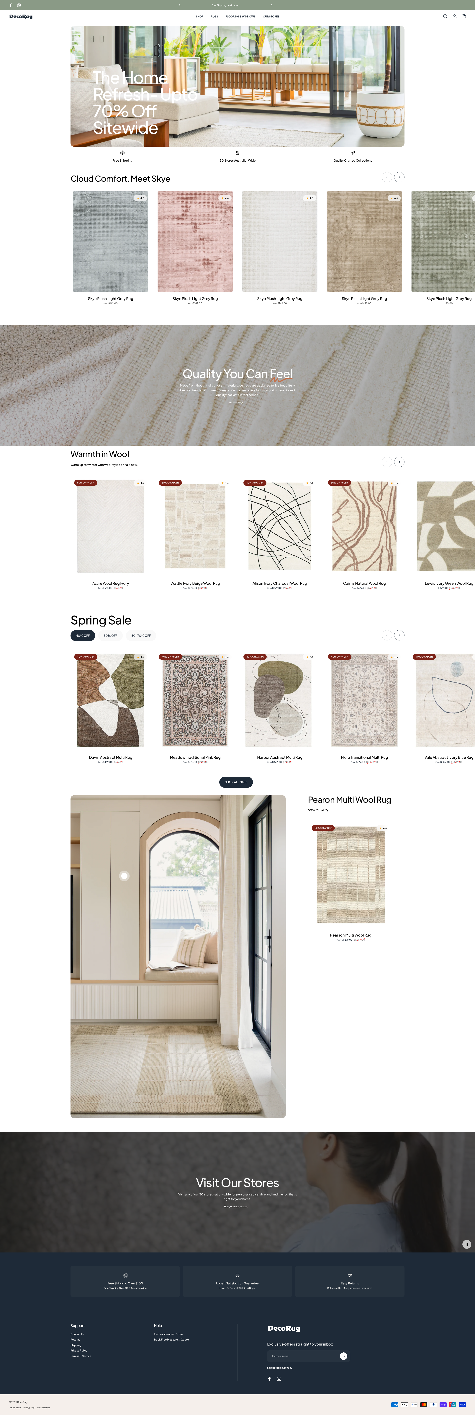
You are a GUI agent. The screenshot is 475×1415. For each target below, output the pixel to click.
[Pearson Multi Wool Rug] (350, 874)
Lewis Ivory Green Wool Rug (449, 583)
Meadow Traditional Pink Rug (195, 757)
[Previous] (180, 5)
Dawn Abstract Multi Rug (110, 757)
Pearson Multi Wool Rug (350, 935)
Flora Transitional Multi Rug (364, 757)
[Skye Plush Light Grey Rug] (111, 241)
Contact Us (77, 1334)
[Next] (271, 5)
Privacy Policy (79, 1350)
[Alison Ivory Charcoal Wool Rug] (280, 526)
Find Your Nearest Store (168, 1334)
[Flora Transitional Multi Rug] (364, 700)
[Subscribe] (343, 1356)
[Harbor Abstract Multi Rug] (280, 700)
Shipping (76, 1345)
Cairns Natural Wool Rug (364, 583)
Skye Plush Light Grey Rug (110, 298)
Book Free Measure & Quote (171, 1339)
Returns (75, 1339)
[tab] (83, 635)
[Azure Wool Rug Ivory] (111, 526)
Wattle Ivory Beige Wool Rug (195, 583)
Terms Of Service (81, 1356)
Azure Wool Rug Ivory (110, 583)
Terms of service (43, 1407)
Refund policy (15, 1407)
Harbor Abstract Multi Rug (279, 757)
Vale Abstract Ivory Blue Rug (449, 757)
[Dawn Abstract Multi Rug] (111, 700)
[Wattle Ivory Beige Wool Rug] (195, 526)
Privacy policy (28, 1407)
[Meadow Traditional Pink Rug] (195, 700)
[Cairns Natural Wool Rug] (364, 526)
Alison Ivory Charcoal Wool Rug (280, 583)
